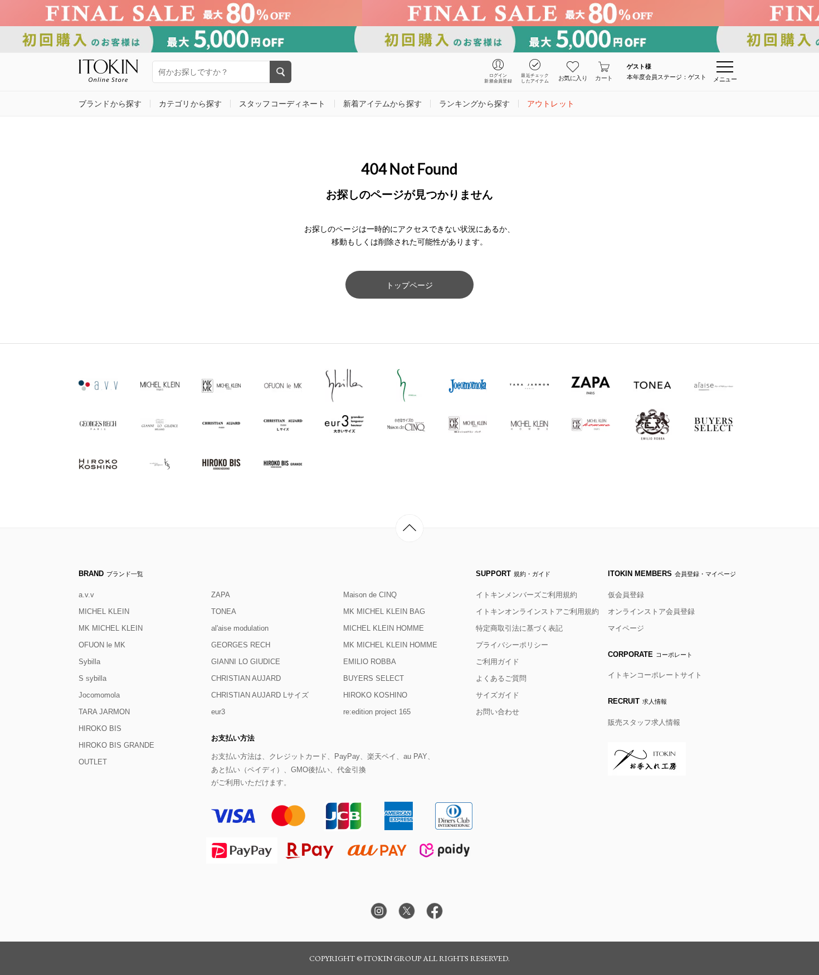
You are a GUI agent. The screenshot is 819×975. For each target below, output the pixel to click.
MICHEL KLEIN (104, 611)
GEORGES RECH (240, 645)
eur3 (218, 712)
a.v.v (86, 595)
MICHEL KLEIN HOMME (383, 628)
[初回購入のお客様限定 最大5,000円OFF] (409, 39)
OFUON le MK (102, 645)
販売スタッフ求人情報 (644, 722)
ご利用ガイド (497, 661)
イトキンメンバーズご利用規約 (526, 595)
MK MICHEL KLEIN (111, 628)
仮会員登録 (626, 595)
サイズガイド (497, 695)
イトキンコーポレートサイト (655, 675)
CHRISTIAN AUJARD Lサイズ (260, 695)
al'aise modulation (240, 628)
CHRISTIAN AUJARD (246, 678)
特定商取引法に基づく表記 (519, 628)
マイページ (626, 628)
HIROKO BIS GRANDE (116, 745)
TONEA (223, 611)
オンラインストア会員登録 (651, 611)
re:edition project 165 (377, 712)
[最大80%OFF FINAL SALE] (409, 13)
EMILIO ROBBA (369, 661)
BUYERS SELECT (373, 678)
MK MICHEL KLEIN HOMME (390, 645)
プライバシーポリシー (512, 645)
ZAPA (220, 595)
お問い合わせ (497, 712)
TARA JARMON (104, 712)
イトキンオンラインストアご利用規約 (537, 611)
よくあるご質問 (501, 678)
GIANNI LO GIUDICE (245, 661)
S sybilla (92, 678)
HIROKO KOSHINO (375, 695)
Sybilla (89, 661)
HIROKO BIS (100, 728)
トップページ (409, 285)
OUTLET (93, 762)
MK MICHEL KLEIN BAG (384, 611)
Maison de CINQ (370, 595)
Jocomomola (99, 695)
